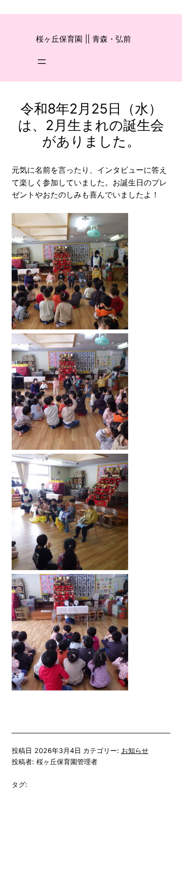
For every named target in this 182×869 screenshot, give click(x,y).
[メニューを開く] (42, 61)
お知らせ (135, 750)
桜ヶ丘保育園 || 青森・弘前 (83, 39)
